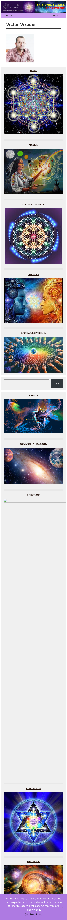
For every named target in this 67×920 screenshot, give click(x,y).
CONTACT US (33, 788)
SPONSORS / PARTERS (33, 333)
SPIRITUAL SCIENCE (33, 204)
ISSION (33, 145)
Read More (36, 914)
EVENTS (33, 395)
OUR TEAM (33, 274)
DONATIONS (33, 495)
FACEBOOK (33, 861)
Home (9, 15)
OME (33, 70)
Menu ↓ (56, 15)
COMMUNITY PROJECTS (33, 444)
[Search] (57, 383)
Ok (26, 914)
